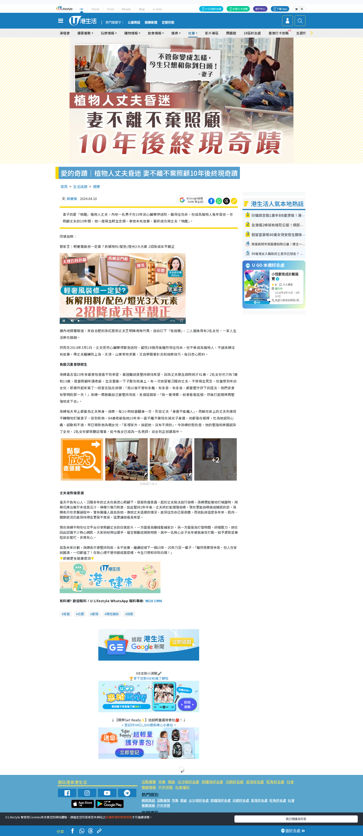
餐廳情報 (149, 787)
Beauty (126, 9)
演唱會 (65, 32)
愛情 (95, 614)
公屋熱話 (134, 22)
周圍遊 (231, 32)
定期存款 (168, 22)
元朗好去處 (234, 781)
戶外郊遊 (165, 787)
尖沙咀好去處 (188, 781)
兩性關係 (112, 614)
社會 (290, 781)
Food (110, 9)
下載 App (282, 9)
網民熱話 (148, 800)
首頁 (64, 186)
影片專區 (211, 32)
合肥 (81, 614)
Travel (95, 9)
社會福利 (182, 787)
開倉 (171, 781)
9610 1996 (153, 600)
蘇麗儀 (72, 198)
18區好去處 (252, 32)
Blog (142, 9)
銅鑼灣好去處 (212, 781)
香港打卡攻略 (278, 32)
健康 (96, 186)
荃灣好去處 (255, 781)
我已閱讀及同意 (296, 819)
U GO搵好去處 (213, 9)
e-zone (157, 9)
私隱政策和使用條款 (118, 817)
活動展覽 (149, 781)
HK (81, 9)
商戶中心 (260, 9)
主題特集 (303, 32)
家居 (66, 614)
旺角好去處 (275, 781)
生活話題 (80, 186)
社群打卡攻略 (240, 9)
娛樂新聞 (151, 22)
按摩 (130, 614)
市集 (162, 781)
